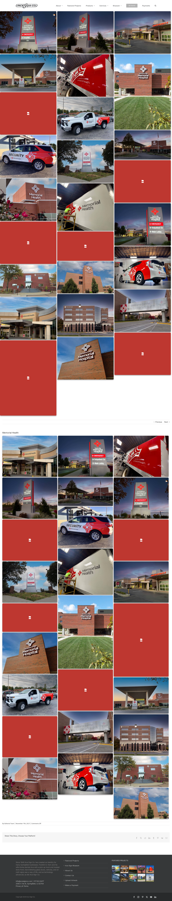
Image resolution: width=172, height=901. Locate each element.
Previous (158, 422)
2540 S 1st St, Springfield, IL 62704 (30, 884)
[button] (155, 5)
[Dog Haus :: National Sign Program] (124, 877)
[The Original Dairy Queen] (124, 869)
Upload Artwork (71, 880)
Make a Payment (71, 885)
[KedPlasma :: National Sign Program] (116, 877)
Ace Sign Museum (72, 866)
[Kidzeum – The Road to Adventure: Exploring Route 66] (133, 877)
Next (166, 422)
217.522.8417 (39, 881)
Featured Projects (72, 861)
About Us (68, 870)
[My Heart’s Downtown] (150, 869)
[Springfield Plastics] (150, 877)
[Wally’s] (133, 869)
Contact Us (69, 875)
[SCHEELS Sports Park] (116, 869)
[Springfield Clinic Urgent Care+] (141, 877)
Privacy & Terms (22, 886)
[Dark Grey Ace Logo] (26, 4)
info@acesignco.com (24, 881)
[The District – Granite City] (141, 869)
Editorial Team (9, 823)
